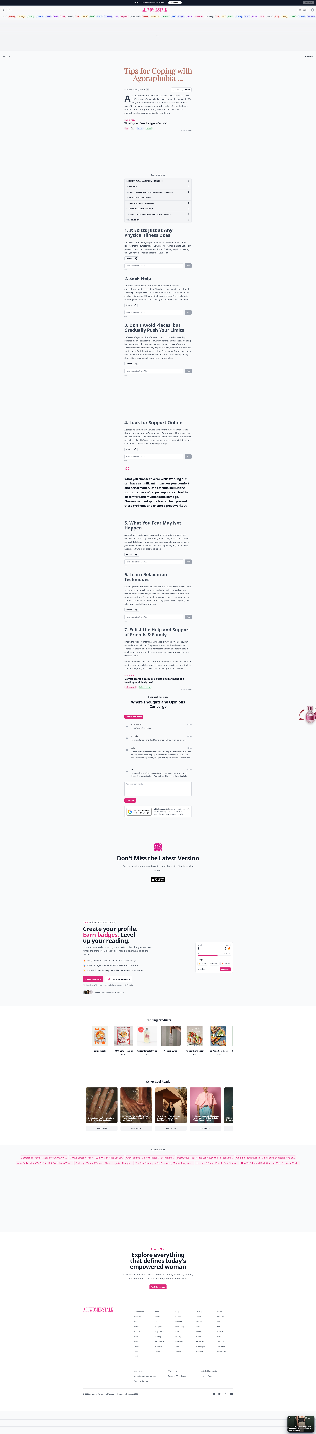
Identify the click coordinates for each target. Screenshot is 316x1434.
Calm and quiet (130, 687)
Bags (177, 1312)
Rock (132, 128)
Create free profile (93, 979)
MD (148, 90)
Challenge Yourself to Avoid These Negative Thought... (104, 1163)
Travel (262, 17)
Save (177, 89)
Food (77, 17)
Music (92, 17)
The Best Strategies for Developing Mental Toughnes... (164, 1163)
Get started (225, 969)
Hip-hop (140, 128)
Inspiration (311, 17)
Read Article (107, 1129)
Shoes (63, 17)
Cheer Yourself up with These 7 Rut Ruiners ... (150, 1157)
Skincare (40, 17)
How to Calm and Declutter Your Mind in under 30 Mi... (270, 1163)
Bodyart (84, 17)
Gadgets (181, 17)
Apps (223, 17)
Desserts (301, 17)
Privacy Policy (206, 1376)
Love (217, 17)
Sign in (130, 985)
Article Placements (209, 1371)
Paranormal (199, 17)
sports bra (131, 492)
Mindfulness (135, 17)
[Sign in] (313, 10)
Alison (129, 89)
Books (99, 17)
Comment (130, 800)
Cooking (12, 17)
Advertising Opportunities (145, 1376)
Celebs (254, 17)
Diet (136, 1321)
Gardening (108, 17)
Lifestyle (293, 17)
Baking (247, 17)
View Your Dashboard (120, 979)
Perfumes (200, 1341)
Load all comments (134, 716)
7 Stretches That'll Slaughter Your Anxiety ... (44, 1157)
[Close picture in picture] (289, 1417)
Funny (56, 17)
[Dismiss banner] (188, 809)
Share (187, 89)
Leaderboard (202, 969)
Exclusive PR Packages (177, 1376)
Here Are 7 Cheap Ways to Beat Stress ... (217, 1163)
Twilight (178, 1351)
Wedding (31, 17)
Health (48, 17)
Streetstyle (21, 17)
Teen (4, 17)
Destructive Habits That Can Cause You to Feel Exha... (205, 1157)
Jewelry (70, 17)
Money (178, 1336)
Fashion (145, 17)
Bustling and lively (145, 687)
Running (239, 17)
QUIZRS (190, 130)
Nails (136, 1341)
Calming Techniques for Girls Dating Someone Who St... (265, 1157)
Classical (149, 128)
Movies (230, 17)
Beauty (284, 17)
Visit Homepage (158, 1287)
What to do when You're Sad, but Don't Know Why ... (44, 1163)
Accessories (155, 17)
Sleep (277, 17)
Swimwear (165, 17)
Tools (136, 1356)
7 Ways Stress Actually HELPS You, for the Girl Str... (96, 1157)
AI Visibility (172, 1371)
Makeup (158, 1336)
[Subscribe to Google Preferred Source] (139, 812)
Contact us (138, 1371)
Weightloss (124, 17)
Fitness (189, 17)
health (6, 56)
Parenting (209, 17)
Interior (269, 17)
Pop (126, 128)
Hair (116, 17)
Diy (156, 1321)
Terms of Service (141, 1381)
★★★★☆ (309, 56)
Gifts (173, 17)
